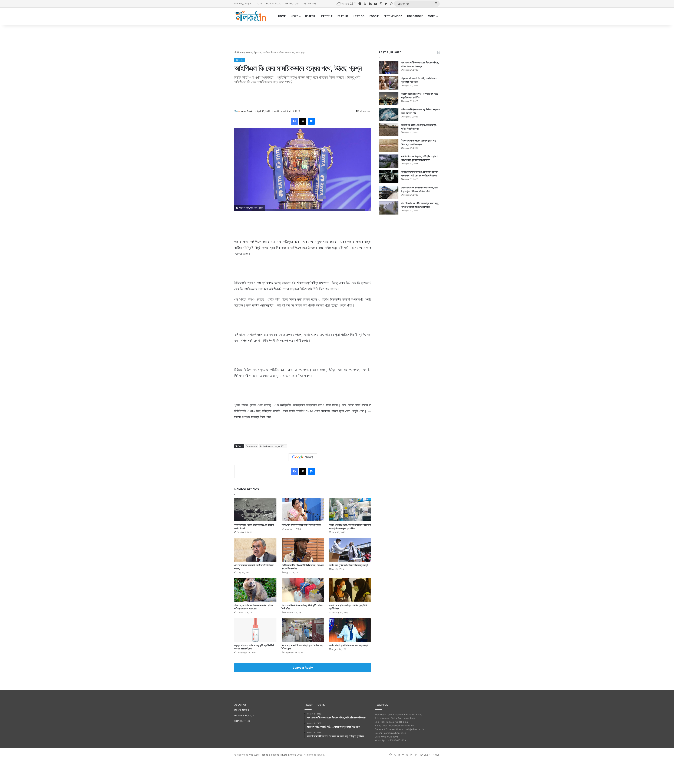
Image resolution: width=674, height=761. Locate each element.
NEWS (294, 16)
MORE (431, 16)
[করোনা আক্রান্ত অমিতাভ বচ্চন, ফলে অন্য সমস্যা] (350, 630)
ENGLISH (425, 754)
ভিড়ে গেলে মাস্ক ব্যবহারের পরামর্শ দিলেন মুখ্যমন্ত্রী (301, 524)
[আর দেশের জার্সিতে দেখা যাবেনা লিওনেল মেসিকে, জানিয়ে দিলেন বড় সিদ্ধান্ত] (388, 67)
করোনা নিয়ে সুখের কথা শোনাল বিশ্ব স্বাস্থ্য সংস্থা (348, 565)
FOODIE (374, 16)
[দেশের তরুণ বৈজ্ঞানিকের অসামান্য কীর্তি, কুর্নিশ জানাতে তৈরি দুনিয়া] (303, 590)
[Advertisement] (337, 36)
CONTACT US (242, 721)
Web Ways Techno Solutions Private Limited (272, 754)
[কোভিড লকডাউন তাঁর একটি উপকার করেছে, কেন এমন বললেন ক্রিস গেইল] (303, 549)
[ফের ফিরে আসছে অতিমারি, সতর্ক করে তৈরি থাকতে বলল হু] (255, 549)
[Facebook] (294, 121)
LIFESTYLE (326, 16)
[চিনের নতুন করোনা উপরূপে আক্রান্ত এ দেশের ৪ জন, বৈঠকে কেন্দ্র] (303, 630)
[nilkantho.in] (250, 16)
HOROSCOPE (415, 16)
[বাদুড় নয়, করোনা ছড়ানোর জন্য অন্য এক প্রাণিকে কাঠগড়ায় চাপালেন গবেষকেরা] (255, 590)
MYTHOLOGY (292, 3)
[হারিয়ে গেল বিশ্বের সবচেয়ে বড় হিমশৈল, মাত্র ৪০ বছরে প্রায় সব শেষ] (388, 114)
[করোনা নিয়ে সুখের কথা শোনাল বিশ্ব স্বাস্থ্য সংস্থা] (350, 549)
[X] (302, 121)
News (249, 52)
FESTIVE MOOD (393, 16)
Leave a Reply (303, 667)
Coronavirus (251, 446)
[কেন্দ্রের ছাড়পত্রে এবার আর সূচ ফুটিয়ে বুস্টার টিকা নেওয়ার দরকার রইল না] (255, 630)
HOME (282, 16)
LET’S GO (359, 16)
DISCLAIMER (241, 710)
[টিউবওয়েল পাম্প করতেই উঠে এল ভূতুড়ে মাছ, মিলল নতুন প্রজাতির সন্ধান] (388, 145)
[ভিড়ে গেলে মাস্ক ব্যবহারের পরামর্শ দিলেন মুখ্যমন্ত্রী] (303, 509)
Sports (257, 52)
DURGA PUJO (273, 3)
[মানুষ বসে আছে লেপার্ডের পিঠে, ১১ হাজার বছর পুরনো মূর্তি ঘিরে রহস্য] (388, 83)
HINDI (436, 754)
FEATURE (343, 16)
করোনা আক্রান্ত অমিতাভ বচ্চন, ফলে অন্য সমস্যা (348, 645)
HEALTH (310, 16)
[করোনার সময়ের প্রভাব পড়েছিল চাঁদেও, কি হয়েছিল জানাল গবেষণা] (255, 509)
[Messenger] (311, 121)
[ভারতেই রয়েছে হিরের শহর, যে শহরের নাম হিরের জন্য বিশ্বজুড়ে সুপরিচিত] (388, 98)
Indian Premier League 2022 (273, 446)
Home (240, 52)
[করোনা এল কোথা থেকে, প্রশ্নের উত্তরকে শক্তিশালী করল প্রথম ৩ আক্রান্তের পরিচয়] (350, 509)
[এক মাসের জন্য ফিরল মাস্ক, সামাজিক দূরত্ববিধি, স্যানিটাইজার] (350, 590)
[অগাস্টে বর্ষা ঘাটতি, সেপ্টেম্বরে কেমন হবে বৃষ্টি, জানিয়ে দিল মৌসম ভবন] (388, 129)
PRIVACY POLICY (244, 715)
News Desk (246, 111)
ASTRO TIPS (309, 3)
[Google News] (303, 457)
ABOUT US (240, 704)
